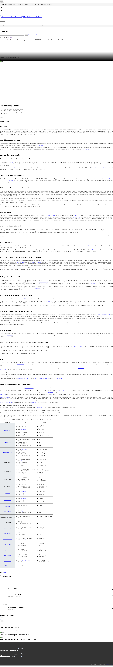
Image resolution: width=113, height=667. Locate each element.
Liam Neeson (81, 368)
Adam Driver (3, 369)
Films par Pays (21, 4)
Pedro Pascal (38, 378)
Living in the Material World (104, 314)
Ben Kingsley (10, 335)
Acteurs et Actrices (29, 4)
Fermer (2, 2)
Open (2, 0)
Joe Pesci (49, 246)
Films (6, 4)
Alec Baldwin (93, 283)
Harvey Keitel (40, 145)
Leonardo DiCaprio (43, 282)
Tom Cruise (68, 220)
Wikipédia (4, 572)
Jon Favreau (59, 378)
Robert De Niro (59, 163)
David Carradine (86, 149)
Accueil (2, 4)
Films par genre (11, 4)
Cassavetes (94, 167)
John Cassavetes (11, 162)
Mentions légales (109, 664)
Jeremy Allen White (45, 378)
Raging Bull (76, 215)
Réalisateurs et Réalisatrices (40, 4)
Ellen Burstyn (106, 167)
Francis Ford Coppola (13, 167)
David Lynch (50, 301)
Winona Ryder (95, 250)
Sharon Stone (39, 262)
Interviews (49, 4)
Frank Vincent (9, 402)
